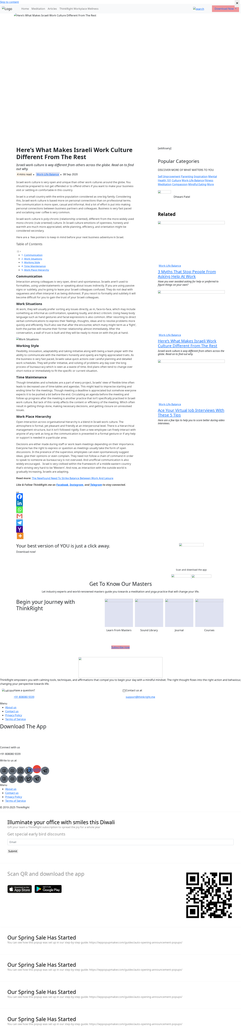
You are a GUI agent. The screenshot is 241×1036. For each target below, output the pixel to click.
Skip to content (9, 2)
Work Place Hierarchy (36, 269)
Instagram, (77, 485)
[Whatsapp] (19, 509)
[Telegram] (19, 522)
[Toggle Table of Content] (18, 251)
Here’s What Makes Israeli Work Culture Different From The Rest (187, 343)
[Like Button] (17, 492)
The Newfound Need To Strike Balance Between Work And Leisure (72, 478)
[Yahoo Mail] (19, 529)
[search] (198, 9)
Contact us (12, 711)
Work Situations (33, 258)
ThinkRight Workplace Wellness (79, 8)
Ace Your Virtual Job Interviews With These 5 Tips (191, 412)
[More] (20, 536)
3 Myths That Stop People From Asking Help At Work (187, 274)
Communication (33, 255)
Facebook (62, 485)
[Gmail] (19, 516)
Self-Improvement (169, 176)
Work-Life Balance (48, 174)
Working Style (32, 262)
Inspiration (201, 176)
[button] (120, 703)
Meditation (38, 8)
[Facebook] (19, 496)
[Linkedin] (19, 503)
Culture (176, 180)
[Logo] (7, 8)
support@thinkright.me (140, 697)
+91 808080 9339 (24, 697)
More (210, 184)
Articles (52, 8)
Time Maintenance (35, 266)
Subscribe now (120, 647)
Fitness (209, 180)
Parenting (187, 176)
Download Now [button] (224, 8)
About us (10, 707)
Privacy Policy (13, 715)
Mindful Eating (197, 184)
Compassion (180, 184)
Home (25, 8)
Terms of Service (15, 719)
